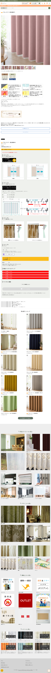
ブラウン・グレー (42, 651)
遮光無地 (36, 557)
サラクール (37, 592)
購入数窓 (5, 262)
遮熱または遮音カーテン (15, 302)
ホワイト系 (8, 640)
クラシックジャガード (4, 542)
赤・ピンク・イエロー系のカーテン (17, 304)
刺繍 (18, 570)
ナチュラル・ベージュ (42, 640)
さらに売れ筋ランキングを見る (25, 418)
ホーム (2, 660)
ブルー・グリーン (25, 652)
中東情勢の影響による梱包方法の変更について (13, 5)
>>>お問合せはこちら (25, 128)
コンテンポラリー (3, 557)
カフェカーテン (28, 470)
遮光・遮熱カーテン (15, 306)
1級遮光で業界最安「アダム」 (16, 304)
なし (6, 249)
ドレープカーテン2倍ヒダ (4, 498)
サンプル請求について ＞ (41, 0)
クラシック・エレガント (30, 523)
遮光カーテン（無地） (15, 305)
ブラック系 (24, 640)
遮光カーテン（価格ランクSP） (21, 301)
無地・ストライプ (20, 557)
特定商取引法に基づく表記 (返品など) (8, 294)
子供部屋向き (38, 608)
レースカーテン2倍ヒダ (38, 498)
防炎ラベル (20, 624)
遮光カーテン (14, 301)
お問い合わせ (3, 662)
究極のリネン (3, 624)
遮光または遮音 (21, 592)
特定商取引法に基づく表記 (5, 667)
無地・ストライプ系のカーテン (16, 303)
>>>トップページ (25, 132)
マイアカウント (28, 660)
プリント (36, 570)
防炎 (1, 608)
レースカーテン (3, 470)
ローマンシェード (3, 485)
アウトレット (21, 608)
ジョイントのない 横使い (4, 570)
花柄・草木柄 (3, 523)
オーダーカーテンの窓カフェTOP (6, 301)
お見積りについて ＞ (48, 0)
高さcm (8, 196)
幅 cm (8, 194)
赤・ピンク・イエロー (8, 652)
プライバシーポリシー (29, 662)
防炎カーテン (14, 302)
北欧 (12, 306)
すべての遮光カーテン (22, 306)
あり (3, 249)
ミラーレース (3, 592)
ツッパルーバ (20, 485)
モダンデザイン (28, 542)
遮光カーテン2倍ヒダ (21, 498)
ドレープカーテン (3, 451)
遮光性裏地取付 (37, 485)
